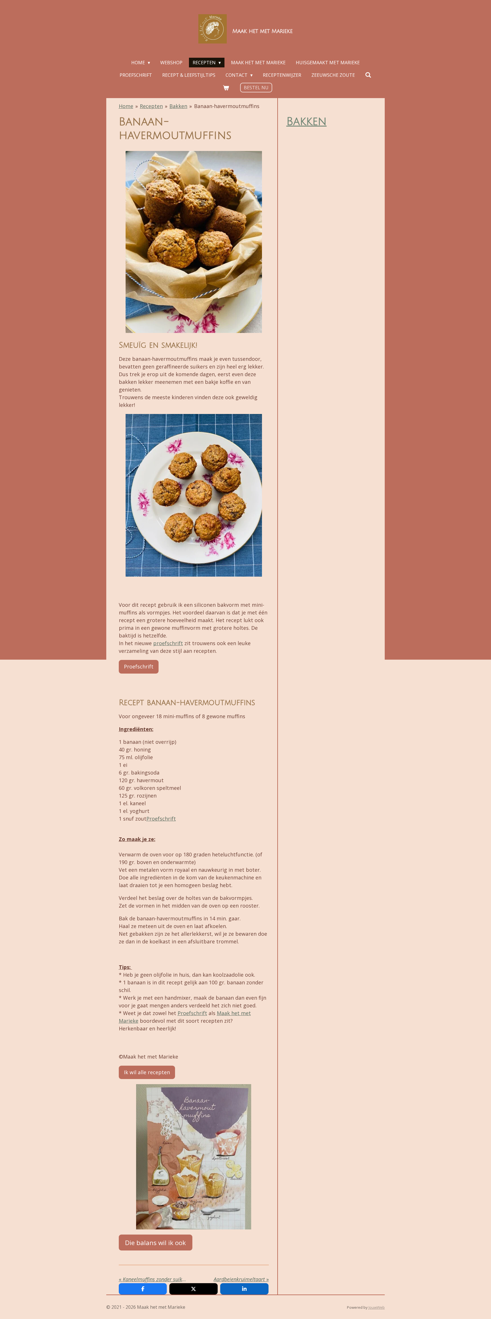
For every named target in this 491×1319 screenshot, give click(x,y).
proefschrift (168, 643)
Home (126, 106)
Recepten (151, 106)
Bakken (178, 106)
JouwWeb (377, 1307)
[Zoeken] (368, 74)
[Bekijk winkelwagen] (225, 87)
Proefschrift (161, 818)
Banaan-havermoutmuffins (226, 106)
